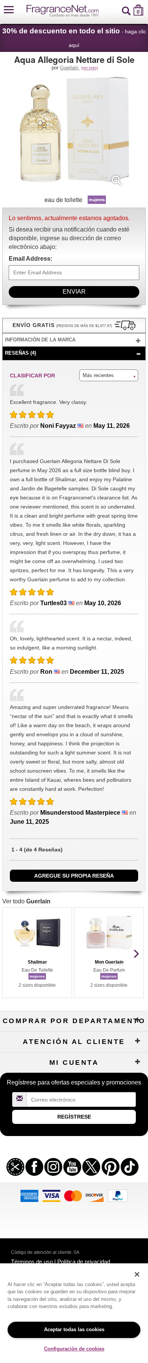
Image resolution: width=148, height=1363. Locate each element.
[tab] (74, 340)
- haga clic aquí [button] (74, 37)
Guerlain (70, 67)
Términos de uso (32, 1261)
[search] (126, 10)
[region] (74, 1313)
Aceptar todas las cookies (74, 1329)
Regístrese (74, 1117)
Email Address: (30, 258)
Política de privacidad (83, 1261)
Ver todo (26, 901)
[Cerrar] (137, 1274)
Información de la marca (40, 340)
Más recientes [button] (98, 375)
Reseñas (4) (20, 353)
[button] (9, 10)
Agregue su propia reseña (74, 876)
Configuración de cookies (74, 1349)
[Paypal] (118, 1195)
